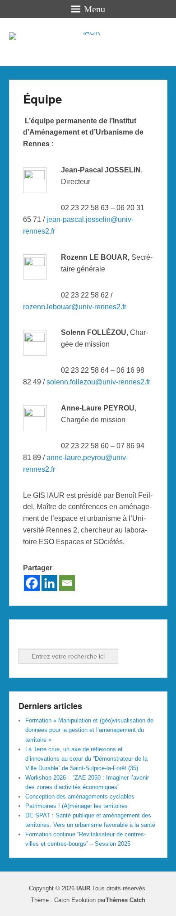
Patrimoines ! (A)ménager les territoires (76, 806)
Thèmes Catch (125, 900)
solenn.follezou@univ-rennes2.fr (98, 382)
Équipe (42, 98)
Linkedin (46, 636)
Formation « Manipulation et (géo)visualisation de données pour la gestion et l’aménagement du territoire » (89, 730)
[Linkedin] (49, 583)
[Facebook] (32, 583)
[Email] (67, 583)
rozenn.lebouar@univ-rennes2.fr (74, 307)
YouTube (66, 636)
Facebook (26, 636)
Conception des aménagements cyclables (79, 796)
